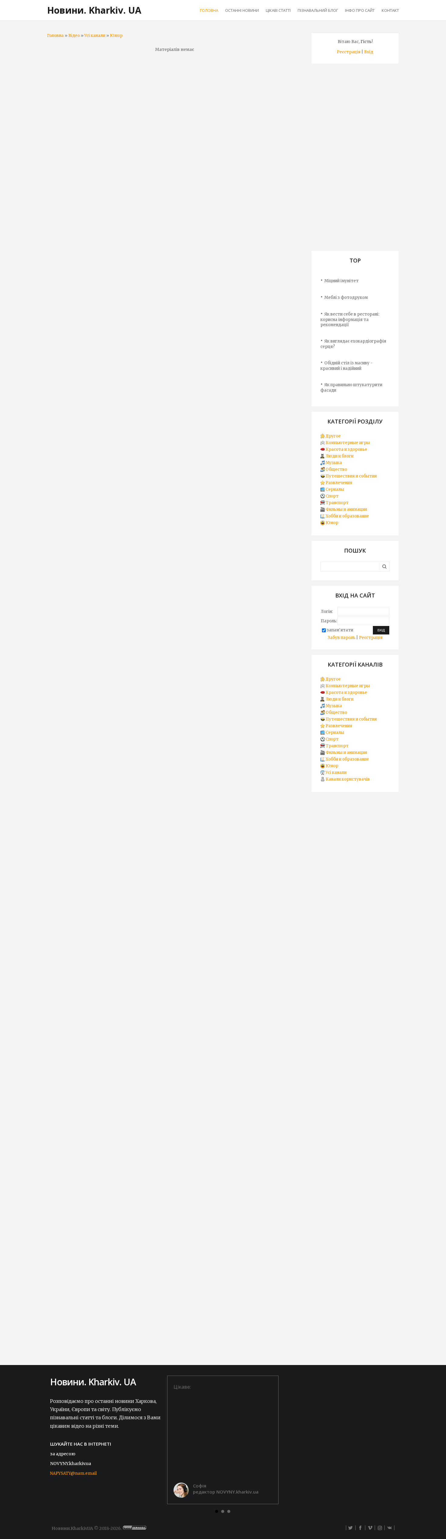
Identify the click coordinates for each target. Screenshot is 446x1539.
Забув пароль (341, 637)
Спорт (332, 496)
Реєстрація (348, 52)
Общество (336, 469)
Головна (55, 35)
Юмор (116, 35)
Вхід (368, 52)
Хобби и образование (347, 516)
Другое (333, 436)
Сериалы (335, 489)
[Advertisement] (355, 159)
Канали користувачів (348, 779)
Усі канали (94, 35)
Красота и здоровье (346, 449)
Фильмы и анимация (346, 509)
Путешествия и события (351, 476)
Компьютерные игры (348, 442)
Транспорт (337, 502)
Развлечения (339, 482)
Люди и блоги (339, 456)
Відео (74, 35)
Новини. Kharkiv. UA (94, 10)
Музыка (334, 462)
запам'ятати (340, 630)
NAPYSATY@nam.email (73, 1473)
